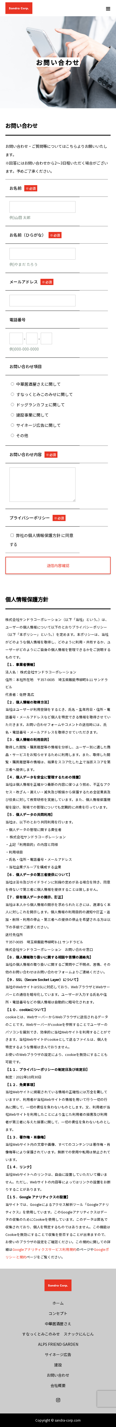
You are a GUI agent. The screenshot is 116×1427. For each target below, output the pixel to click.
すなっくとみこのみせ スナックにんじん (58, 1334)
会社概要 (58, 1385)
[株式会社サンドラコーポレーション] (58, 1285)
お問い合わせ (58, 1375)
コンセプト (58, 1313)
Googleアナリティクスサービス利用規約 (44, 1249)
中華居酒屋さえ (58, 1323)
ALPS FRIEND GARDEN (58, 1344)
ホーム (58, 1303)
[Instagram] (58, 1400)
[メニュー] (108, 8)
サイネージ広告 (58, 1354)
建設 (58, 1364)
